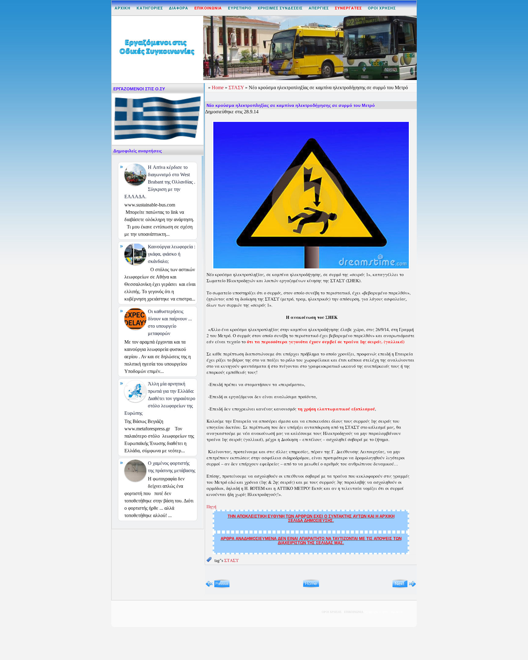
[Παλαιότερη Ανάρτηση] (404, 586)
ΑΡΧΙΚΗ (122, 8)
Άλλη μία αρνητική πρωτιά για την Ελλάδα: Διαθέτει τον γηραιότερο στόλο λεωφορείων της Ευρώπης (159, 398)
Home (218, 87)
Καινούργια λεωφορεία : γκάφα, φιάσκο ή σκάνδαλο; (171, 254)
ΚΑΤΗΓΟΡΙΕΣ (150, 8)
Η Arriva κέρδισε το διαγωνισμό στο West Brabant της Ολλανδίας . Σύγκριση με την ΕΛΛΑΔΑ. (159, 182)
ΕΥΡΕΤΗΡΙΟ (239, 8)
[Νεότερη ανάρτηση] (218, 586)
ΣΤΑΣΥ (237, 87)
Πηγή (211, 506)
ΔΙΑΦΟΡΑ (178, 8)
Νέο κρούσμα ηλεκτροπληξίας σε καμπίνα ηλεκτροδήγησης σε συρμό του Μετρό (291, 105)
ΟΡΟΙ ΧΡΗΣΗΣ (382, 8)
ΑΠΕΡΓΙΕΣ (319, 8)
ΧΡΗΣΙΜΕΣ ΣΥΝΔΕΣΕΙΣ (280, 8)
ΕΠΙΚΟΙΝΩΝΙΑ (353, 612)
